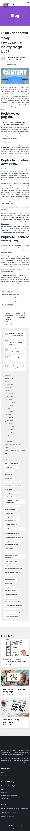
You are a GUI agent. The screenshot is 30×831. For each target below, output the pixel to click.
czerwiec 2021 (9, 378)
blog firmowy (10, 291)
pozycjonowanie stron (11, 524)
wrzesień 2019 (9, 430)
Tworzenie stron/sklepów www (10, 786)
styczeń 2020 (9, 418)
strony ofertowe (15, 297)
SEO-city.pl (20, 826)
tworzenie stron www (7, 304)
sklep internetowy (10, 565)
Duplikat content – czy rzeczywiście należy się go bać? (16, 358)
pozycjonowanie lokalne (11, 517)
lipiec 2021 (8, 375)
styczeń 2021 (9, 394)
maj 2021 (7, 381)
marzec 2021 (8, 388)
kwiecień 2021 (9, 384)
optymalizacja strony (11, 509)
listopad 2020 (9, 400)
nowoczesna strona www (12, 506)
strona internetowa (10, 579)
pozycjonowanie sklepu (11, 520)
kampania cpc (18, 485)
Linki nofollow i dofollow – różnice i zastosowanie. (16, 334)
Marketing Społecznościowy (12, 444)
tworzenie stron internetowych (14, 605)
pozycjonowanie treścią (11, 544)
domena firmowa (9, 471)
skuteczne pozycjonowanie (12, 572)
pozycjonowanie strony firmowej (14, 537)
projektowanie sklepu (11, 548)
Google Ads (4, 798)
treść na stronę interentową (9, 301)
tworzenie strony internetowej (13, 612)
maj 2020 (7, 409)
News (6, 447)
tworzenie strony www (11, 616)
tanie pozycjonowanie (11, 594)
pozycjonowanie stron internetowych (11, 529)
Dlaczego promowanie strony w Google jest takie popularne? (16, 367)
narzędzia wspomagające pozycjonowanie (12, 501)
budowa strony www (10, 467)
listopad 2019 (9, 424)
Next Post (20, 314)
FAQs (2, 773)
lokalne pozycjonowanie (11, 493)
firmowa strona (9, 478)
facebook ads (8, 474)
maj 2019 (7, 436)
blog (6, 463)
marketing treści (9, 496)
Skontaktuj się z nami (7, 776)
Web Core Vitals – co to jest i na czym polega (17, 350)
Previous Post (9, 317)
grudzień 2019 (9, 421)
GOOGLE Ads (8, 441)
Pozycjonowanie (9, 513)
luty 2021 (7, 391)
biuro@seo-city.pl (10, 816)
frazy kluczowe (9, 482)
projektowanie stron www (12, 552)
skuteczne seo (9, 576)
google (19, 482)
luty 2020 (8, 415)
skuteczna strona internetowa (13, 568)
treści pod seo (9, 598)
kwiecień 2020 (9, 412)
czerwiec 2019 (9, 433)
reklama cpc (8, 561)
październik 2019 (9, 427)
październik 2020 (10, 403)
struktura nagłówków (11, 590)
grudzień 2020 (9, 397)
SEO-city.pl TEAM (14, 60)
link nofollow (8, 489)
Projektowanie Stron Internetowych (15, 450)
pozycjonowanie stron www (12, 533)
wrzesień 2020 (9, 406)
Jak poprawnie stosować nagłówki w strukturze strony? (16, 342)
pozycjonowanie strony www (13, 541)
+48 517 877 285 (11, 812)
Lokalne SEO (4, 792)
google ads (8, 485)
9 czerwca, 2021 (21, 57)
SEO (6, 453)
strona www (5, 297)
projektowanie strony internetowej (10, 294)
